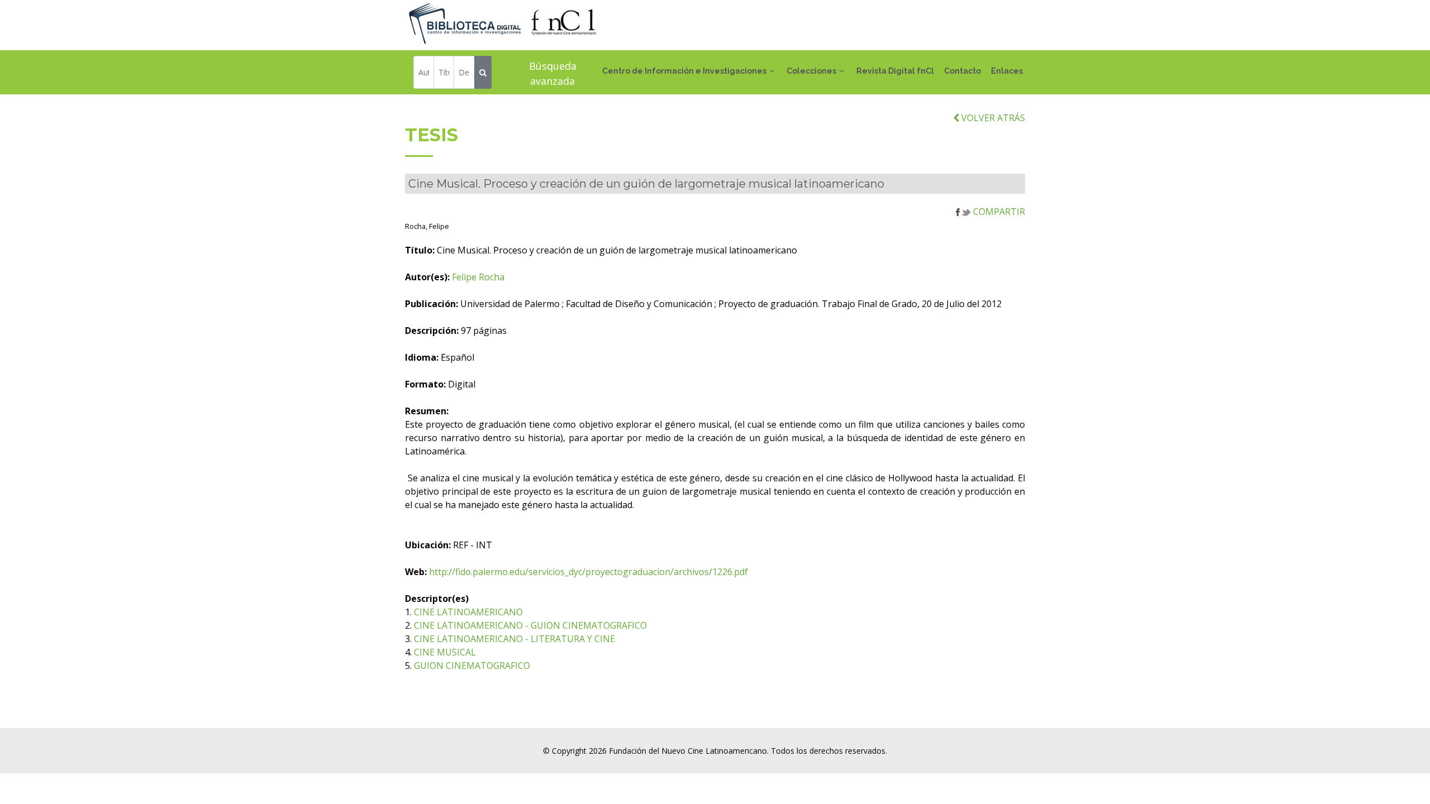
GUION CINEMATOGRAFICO (472, 665)
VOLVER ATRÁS (992, 118)
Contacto (962, 70)
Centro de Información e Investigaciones (684, 70)
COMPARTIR (998, 211)
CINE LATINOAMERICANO (468, 612)
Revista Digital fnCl (895, 70)
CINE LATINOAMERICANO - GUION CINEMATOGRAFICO (530, 625)
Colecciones (811, 70)
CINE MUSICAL (445, 652)
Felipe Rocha (478, 277)
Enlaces (1007, 70)
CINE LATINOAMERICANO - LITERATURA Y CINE (514, 639)
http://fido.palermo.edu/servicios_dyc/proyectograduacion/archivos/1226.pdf (588, 572)
